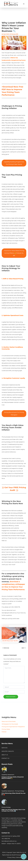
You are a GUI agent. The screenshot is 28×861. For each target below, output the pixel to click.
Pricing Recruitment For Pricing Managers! (14, 414)
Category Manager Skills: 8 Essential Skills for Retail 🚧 (13, 777)
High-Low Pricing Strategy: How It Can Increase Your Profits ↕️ (13, 810)
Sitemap (18, 857)
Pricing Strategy (19, 791)
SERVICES (4, 747)
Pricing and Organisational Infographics (13, 726)
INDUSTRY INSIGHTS (8, 751)
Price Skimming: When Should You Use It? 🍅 (13, 794)
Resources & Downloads (8, 721)
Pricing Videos (6, 729)
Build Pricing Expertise (18, 855)
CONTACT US (5, 758)
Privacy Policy (11, 857)
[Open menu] (24, 4)
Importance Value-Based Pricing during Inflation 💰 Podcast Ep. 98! (14, 253)
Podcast (4, 731)
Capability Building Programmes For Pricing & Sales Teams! (14, 163)
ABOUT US (5, 755)
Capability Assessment (8, 774)
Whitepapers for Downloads (10, 724)
